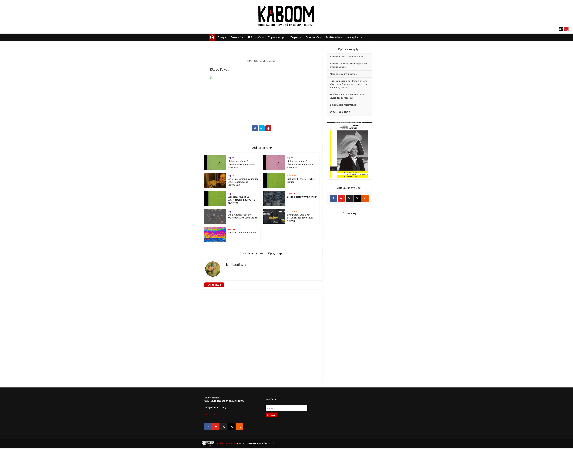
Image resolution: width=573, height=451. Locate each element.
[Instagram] (357, 198)
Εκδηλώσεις (293, 175)
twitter (17, 29)
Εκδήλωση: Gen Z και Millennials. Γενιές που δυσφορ (300, 217)
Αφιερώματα (354, 37)
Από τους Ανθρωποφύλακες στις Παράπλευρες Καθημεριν (243, 181)
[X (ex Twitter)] (349, 198)
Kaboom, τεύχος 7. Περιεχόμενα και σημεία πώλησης (300, 163)
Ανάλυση (291, 193)
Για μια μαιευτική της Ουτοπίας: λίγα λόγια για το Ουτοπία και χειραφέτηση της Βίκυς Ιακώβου (349, 84)
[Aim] (365, 198)
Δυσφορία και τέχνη (340, 111)
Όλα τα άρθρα (214, 284)
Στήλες (294, 37)
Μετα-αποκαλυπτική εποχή (302, 196)
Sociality (271, 443)
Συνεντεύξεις (313, 37)
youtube (12, 29)
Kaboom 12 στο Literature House (346, 56)
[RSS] (239, 426)
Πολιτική (235, 37)
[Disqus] (261, 338)
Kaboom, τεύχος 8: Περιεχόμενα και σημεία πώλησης (241, 163)
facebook (6, 29)
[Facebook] (333, 198)
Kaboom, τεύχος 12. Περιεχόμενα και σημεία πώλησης (241, 199)
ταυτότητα (209, 414)
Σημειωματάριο (277, 37)
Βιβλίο (231, 157)
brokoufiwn (270, 61)
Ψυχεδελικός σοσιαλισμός (242, 232)
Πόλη (221, 37)
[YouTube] (341, 198)
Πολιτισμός (254, 37)
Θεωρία (231, 229)
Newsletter (272, 399)
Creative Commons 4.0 (226, 443)
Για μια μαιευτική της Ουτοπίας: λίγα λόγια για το (242, 216)
